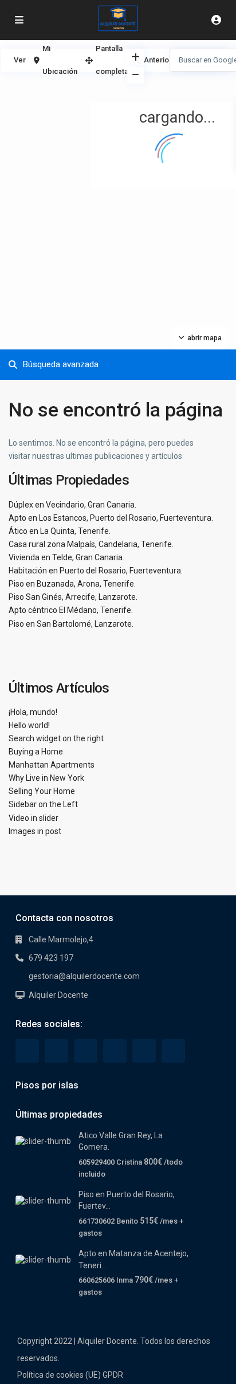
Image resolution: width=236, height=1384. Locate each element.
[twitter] (56, 1051)
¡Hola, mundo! (33, 712)
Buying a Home (36, 751)
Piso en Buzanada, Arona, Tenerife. (72, 583)
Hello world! (29, 725)
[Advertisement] (59, 103)
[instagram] (173, 1051)
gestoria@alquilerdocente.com (84, 976)
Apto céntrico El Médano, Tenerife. (71, 610)
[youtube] (144, 1051)
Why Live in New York (46, 778)
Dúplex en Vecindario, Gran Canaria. (72, 504)
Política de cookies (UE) (59, 1374)
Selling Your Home (42, 791)
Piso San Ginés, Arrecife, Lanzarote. (73, 596)
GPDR (113, 1374)
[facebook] (27, 1051)
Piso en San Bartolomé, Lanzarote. (71, 623)
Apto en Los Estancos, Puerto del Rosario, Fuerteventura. (111, 517)
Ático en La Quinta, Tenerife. (60, 531)
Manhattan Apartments (52, 764)
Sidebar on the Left (43, 804)
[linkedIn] (85, 1051)
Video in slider (33, 818)
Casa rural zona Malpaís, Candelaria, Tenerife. (91, 544)
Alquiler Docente (58, 995)
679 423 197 (51, 957)
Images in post (35, 831)
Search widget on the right (56, 738)
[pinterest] (115, 1051)
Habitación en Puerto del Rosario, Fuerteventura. (96, 570)
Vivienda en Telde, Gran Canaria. (66, 557)
